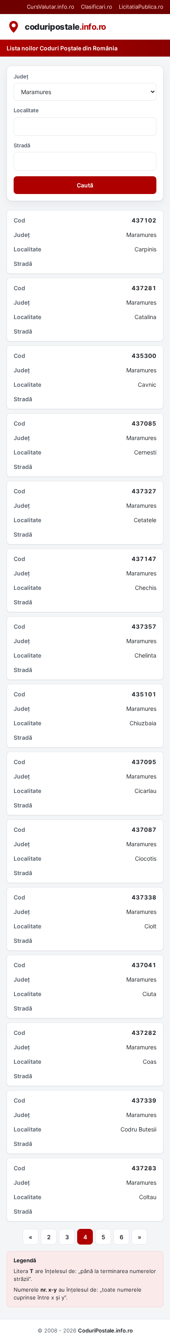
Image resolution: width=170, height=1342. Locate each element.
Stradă (22, 145)
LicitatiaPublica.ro (141, 6)
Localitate (26, 110)
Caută (85, 185)
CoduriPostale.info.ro (105, 1330)
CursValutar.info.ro (50, 6)
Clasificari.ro (96, 6)
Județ (21, 76)
